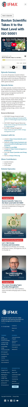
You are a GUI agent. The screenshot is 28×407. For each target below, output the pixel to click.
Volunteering (15, 379)
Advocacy (14, 381)
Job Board (3, 383)
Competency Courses (4, 357)
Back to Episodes (7, 15)
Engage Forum (4, 370)
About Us (14, 370)
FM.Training (3, 352)
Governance (15, 376)
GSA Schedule (4, 362)
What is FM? (14, 372)
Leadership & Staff (16, 374)
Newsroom (14, 328)
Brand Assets (15, 383)
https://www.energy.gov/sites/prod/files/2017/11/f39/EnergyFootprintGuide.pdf (15, 119)
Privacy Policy (16, 396)
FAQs (13, 330)
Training (3, 335)
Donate (15, 386)
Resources (4, 368)
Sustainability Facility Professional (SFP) (5, 348)
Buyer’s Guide (4, 380)
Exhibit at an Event (16, 345)
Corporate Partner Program (16, 338)
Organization (16, 368)
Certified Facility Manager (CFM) (4, 343)
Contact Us (14, 325)
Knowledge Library (5, 372)
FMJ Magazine (4, 374)
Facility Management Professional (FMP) (5, 339)
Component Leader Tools (4, 377)
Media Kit (14, 349)
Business (14, 335)
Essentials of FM (5, 354)
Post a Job (14, 347)
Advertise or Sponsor (14, 341)
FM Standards (4, 385)
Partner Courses (5, 360)
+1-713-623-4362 (5, 326)
